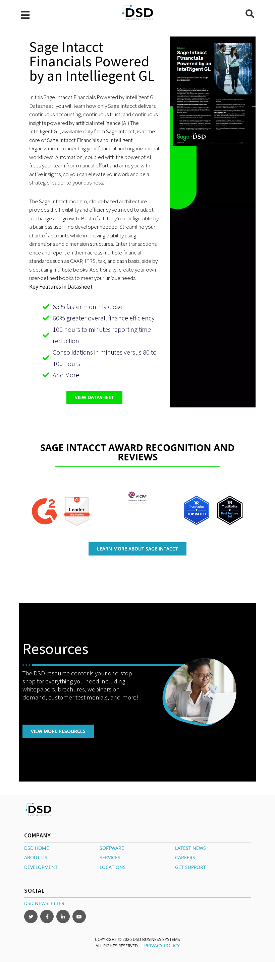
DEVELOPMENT (41, 867)
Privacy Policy (162, 945)
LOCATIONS (113, 867)
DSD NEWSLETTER (44, 903)
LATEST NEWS (190, 847)
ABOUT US (35, 857)
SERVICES (110, 857)
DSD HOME (36, 847)
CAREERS (185, 857)
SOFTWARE (112, 847)
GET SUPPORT (190, 867)
